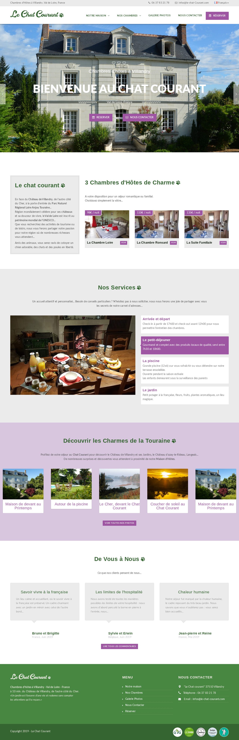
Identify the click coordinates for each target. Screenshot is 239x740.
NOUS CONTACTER (141, 117)
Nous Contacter (190, 15)
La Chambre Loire (100, 242)
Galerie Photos (159, 15)
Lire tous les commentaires (119, 646)
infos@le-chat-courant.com (209, 699)
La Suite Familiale (199, 242)
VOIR (123, 243)
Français (222, 3)
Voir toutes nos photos (119, 523)
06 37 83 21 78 (160, 3)
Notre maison (96, 15)
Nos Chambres (127, 15)
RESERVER (103, 117)
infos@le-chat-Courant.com (194, 3)
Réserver (219, 15)
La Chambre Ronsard (152, 242)
